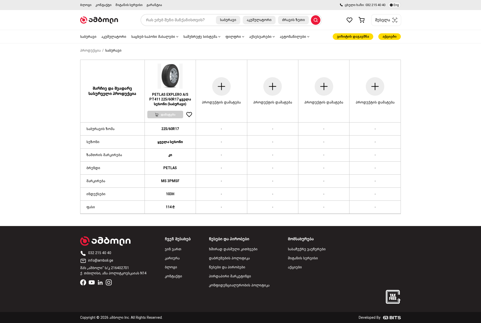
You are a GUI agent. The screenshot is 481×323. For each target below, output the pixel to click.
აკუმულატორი (113, 37)
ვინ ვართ (173, 249)
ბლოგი (85, 5)
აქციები (390, 36)
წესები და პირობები (227, 267)
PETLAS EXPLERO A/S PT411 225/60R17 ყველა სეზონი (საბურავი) (170, 99)
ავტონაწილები (293, 37)
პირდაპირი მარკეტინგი (230, 276)
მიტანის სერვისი (129, 5)
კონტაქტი (103, 5)
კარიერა (172, 258)
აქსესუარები (260, 37)
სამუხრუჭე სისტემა (200, 37)
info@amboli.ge (100, 260)
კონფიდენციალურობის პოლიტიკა (239, 285)
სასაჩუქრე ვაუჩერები (307, 249)
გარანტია (154, 5)
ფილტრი (233, 37)
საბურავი (88, 37)
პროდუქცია (90, 50)
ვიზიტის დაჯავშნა (353, 36)
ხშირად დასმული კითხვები (233, 249)
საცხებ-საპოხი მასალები (153, 37)
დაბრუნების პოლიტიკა (229, 258)
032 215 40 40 (375, 5)
